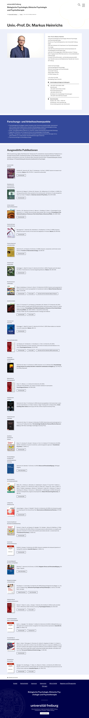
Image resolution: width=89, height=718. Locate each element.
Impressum (34, 683)
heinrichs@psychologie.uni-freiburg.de (59, 82)
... (18, 14)
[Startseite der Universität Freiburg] (14, 4)
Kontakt (15, 683)
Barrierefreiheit (24, 683)
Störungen (44, 686)
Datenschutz (43, 683)
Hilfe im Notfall (53, 683)
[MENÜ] (83, 5)
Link (59, 40)
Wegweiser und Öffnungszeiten (68, 683)
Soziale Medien (44, 713)
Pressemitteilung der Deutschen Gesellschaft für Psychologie (30, 159)
